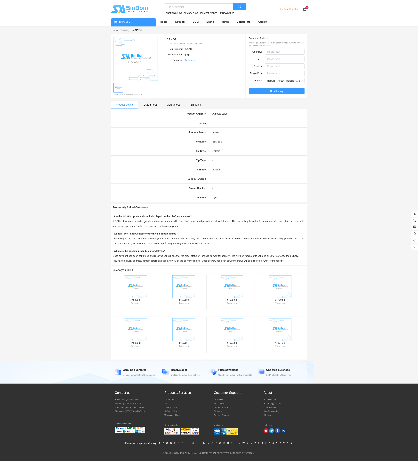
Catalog (180, 22)
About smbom (270, 399)
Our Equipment (270, 407)
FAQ (166, 403)
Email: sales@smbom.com (126, 399)
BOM (196, 22)
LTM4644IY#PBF (226, 13)
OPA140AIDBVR (191, 13)
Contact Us (243, 22)
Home (163, 22)
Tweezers (190, 60)
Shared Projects (221, 407)
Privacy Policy (170, 407)
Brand (210, 22)
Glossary (218, 411)
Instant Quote (170, 399)
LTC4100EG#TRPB (208, 13)
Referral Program (221, 415)
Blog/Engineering (271, 411)
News (225, 22)
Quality (262, 22)
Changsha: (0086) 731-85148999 (130, 411)
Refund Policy (170, 411)
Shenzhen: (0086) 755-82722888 (130, 407)
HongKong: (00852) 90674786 (128, 403)
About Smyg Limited (272, 403)
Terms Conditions (172, 415)
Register (293, 9)
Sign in (283, 9)
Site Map (267, 415)
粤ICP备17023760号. (245, 453)
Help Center (219, 403)
